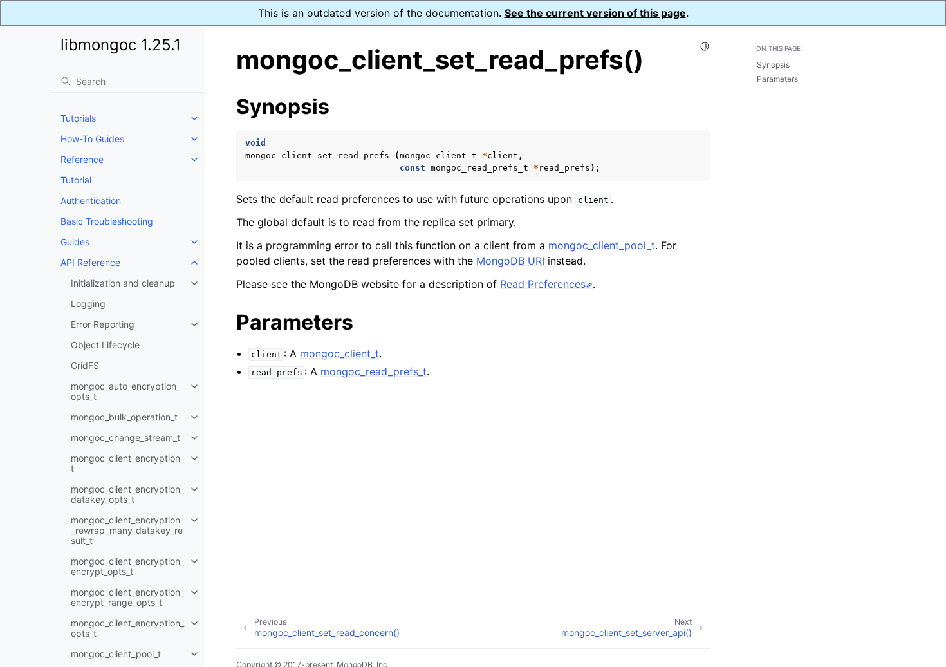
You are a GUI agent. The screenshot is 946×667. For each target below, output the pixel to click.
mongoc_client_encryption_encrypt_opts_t (127, 566)
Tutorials (78, 118)
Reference (82, 159)
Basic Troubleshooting (106, 221)
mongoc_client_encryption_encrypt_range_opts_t (127, 597)
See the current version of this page (595, 12)
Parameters (777, 79)
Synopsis (773, 65)
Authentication (90, 200)
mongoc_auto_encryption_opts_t (125, 391)
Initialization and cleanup (123, 282)
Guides (74, 241)
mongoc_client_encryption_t (127, 463)
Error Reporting (102, 324)
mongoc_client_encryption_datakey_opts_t (127, 494)
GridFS (85, 365)
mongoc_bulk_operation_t (124, 416)
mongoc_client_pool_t (116, 653)
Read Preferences (543, 283)
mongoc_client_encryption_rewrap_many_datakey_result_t (127, 530)
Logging (88, 303)
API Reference (90, 262)
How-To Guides (92, 138)
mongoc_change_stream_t (125, 437)
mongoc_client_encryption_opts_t (127, 628)
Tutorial (75, 179)
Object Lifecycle (105, 344)
